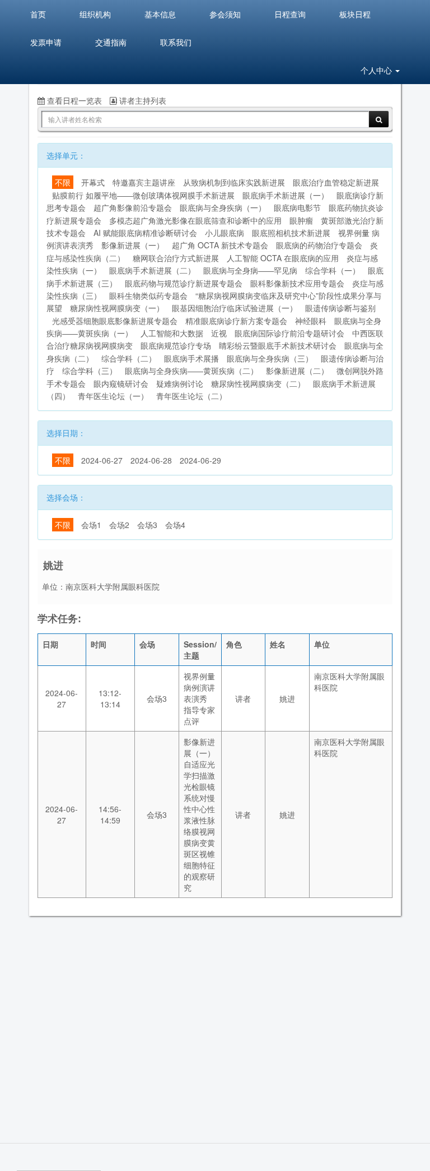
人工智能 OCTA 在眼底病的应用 (283, 257)
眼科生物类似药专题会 (148, 295)
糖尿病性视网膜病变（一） (117, 307)
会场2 (119, 524)
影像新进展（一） (132, 245)
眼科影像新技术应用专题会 (297, 283)
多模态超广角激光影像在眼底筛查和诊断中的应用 (195, 220)
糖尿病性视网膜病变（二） (258, 383)
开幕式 (93, 182)
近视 (219, 333)
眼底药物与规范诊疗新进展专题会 (183, 283)
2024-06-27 (102, 460)
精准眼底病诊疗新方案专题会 (236, 320)
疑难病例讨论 (179, 383)
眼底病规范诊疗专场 (176, 345)
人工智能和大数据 (172, 333)
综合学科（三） (89, 370)
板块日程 (355, 14)
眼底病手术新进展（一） (285, 195)
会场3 (147, 524)
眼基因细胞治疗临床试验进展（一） (234, 307)
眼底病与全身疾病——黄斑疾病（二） (191, 370)
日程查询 (290, 14)
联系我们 (175, 42)
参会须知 (225, 14)
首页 (38, 14)
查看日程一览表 (73, 100)
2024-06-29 (200, 460)
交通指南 (111, 42)
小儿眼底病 (224, 232)
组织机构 (95, 14)
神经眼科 (310, 320)
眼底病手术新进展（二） (152, 270)
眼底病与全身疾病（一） (223, 207)
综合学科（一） (332, 270)
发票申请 (46, 42)
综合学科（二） (128, 358)
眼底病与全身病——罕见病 (250, 270)
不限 (63, 182)
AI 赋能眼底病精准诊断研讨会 (145, 232)
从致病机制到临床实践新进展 (234, 182)
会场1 (91, 524)
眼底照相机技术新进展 (291, 232)
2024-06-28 (151, 460)
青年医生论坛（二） (191, 395)
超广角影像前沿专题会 (133, 207)
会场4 (175, 524)
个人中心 (377, 70)
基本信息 (160, 14)
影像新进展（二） (297, 370)
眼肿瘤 (301, 220)
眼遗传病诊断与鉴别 (340, 307)
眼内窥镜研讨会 (121, 383)
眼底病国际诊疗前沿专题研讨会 (289, 333)
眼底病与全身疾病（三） (270, 358)
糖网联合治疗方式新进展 (176, 257)
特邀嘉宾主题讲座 (144, 182)
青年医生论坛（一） (113, 395)
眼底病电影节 (297, 207)
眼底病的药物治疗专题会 (319, 245)
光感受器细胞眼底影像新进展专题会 (114, 320)
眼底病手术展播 (191, 358)
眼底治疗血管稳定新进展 (336, 182)
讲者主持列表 (141, 100)
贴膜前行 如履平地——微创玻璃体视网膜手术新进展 (143, 195)
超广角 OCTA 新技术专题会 (220, 245)
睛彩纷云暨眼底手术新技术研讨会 (277, 345)
